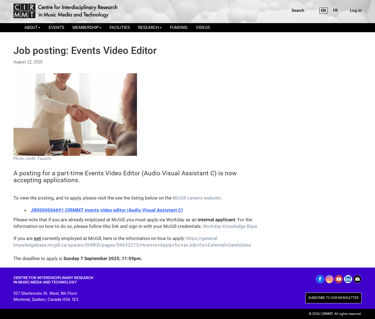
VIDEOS (203, 27)
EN (323, 10)
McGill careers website (196, 198)
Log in (356, 10)
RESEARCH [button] (148, 27)
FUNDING (179, 27)
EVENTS (56, 27)
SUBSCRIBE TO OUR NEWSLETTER (333, 298)
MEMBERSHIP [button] (85, 27)
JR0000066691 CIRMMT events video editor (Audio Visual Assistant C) (107, 210)
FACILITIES (120, 27)
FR (335, 10)
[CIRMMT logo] (66, 11)
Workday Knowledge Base (230, 226)
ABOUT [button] (31, 27)
